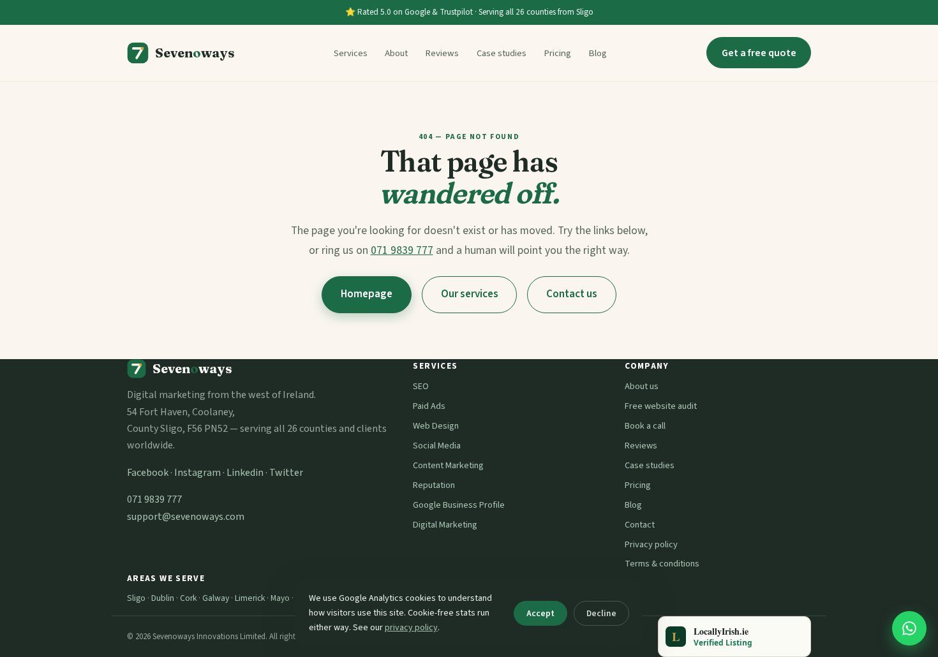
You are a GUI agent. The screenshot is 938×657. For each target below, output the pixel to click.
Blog (597, 53)
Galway (215, 598)
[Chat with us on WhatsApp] (909, 628)
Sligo (136, 598)
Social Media (437, 445)
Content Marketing (448, 465)
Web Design (436, 425)
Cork (188, 598)
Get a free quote (759, 53)
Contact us (571, 294)
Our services (469, 294)
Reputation (434, 485)
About (396, 53)
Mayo (280, 598)
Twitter (286, 473)
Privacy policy (651, 544)
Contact (640, 524)
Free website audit (661, 406)
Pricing (557, 53)
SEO (421, 386)
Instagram (197, 473)
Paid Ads (429, 406)
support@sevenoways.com (185, 517)
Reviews (442, 53)
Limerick (250, 598)
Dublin (162, 598)
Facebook (147, 473)
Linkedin (245, 473)
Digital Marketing (445, 524)
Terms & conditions (662, 563)
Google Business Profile (459, 505)
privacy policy (411, 627)
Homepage (366, 294)
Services (351, 53)
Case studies (501, 53)
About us (642, 386)
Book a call (645, 425)
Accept (540, 613)
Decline (601, 613)
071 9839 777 (402, 250)
